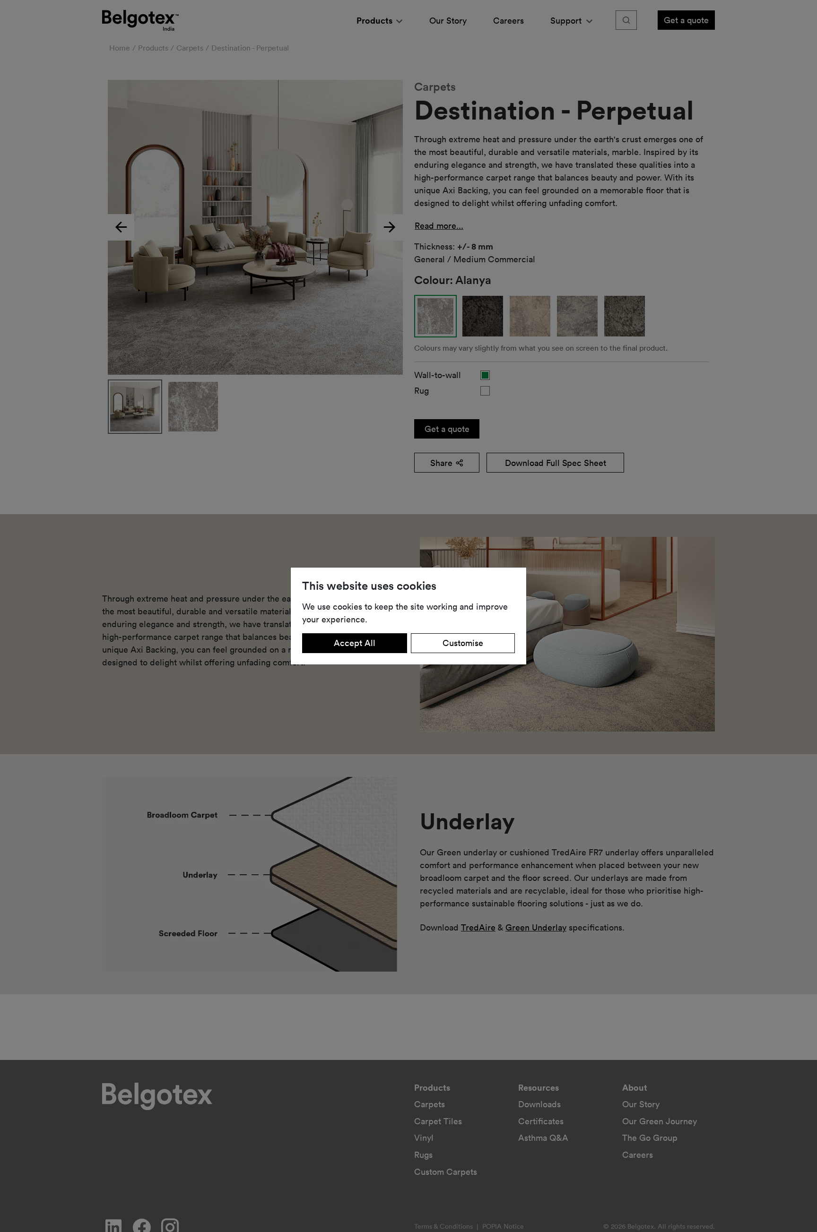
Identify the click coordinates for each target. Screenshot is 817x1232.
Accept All (354, 642)
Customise (463, 642)
